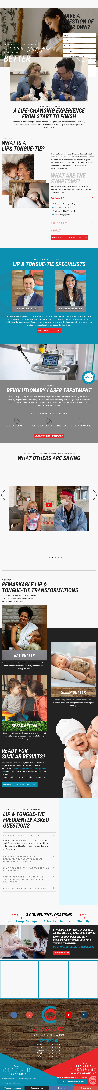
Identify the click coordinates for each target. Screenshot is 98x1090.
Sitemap (24, 1079)
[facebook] (13, 1015)
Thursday (40, 1053)
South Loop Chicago (21, 921)
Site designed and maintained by (11, 1083)
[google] (29, 1015)
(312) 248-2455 (49, 1029)
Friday (39, 1056)
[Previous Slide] (3, 495)
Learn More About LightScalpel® (49, 436)
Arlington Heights (26, 768)
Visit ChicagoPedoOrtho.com (72, 1082)
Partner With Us (62, 953)
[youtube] (68, 1015)
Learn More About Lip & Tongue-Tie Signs (69, 237)
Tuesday (39, 1047)
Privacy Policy (32, 1079)
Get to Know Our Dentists (49, 331)
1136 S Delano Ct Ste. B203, (49, 1035)
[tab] (49, 558)
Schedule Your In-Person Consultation (19, 785)
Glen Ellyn (15, 768)
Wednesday (41, 1050)
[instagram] (84, 1015)
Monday (39, 1044)
